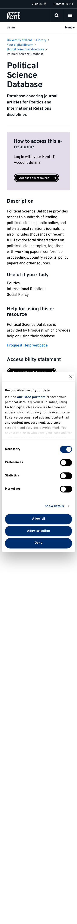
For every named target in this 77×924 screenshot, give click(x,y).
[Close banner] (70, 376)
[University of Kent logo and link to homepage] (13, 15)
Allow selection (38, 531)
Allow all (38, 519)
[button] (70, 15)
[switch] (66, 462)
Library (41, 40)
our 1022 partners (31, 397)
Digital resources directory (25, 49)
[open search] (57, 15)
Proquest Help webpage (27, 345)
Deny (38, 543)
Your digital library (20, 45)
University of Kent (19, 40)
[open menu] (70, 15)
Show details (54, 506)
